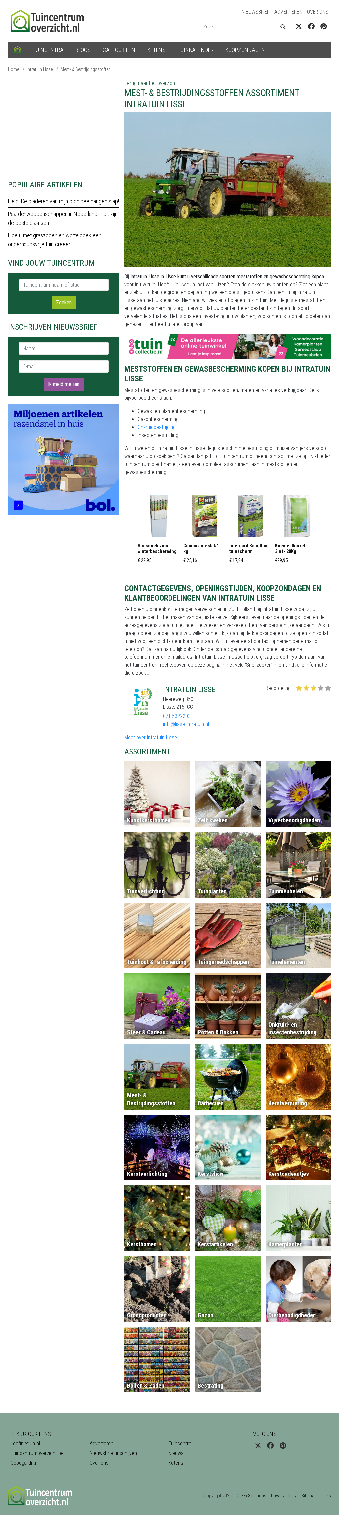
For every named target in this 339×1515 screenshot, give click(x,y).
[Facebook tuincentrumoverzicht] (311, 26)
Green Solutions (251, 1495)
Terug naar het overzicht (150, 83)
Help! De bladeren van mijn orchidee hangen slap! (63, 201)
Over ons (317, 12)
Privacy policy (283, 1495)
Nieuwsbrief (256, 12)
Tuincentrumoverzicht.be (37, 1453)
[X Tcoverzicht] (299, 26)
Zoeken (64, 302)
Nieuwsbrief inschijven (113, 1453)
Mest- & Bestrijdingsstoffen (86, 69)
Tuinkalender (195, 49)
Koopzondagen (245, 49)
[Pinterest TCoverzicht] (323, 26)
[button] (159, 531)
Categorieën (119, 49)
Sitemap (308, 1495)
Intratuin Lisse (40, 69)
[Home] (17, 50)
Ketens (156, 49)
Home (13, 69)
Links (326, 1495)
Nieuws (176, 1453)
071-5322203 (177, 716)
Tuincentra (48, 49)
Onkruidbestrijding (157, 427)
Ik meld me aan (63, 384)
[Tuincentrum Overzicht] (50, 20)
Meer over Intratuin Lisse (150, 737)
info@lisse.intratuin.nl (186, 724)
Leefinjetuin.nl (25, 1443)
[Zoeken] (282, 26)
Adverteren (288, 12)
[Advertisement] (63, 125)
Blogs (83, 49)
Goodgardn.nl (25, 1463)
